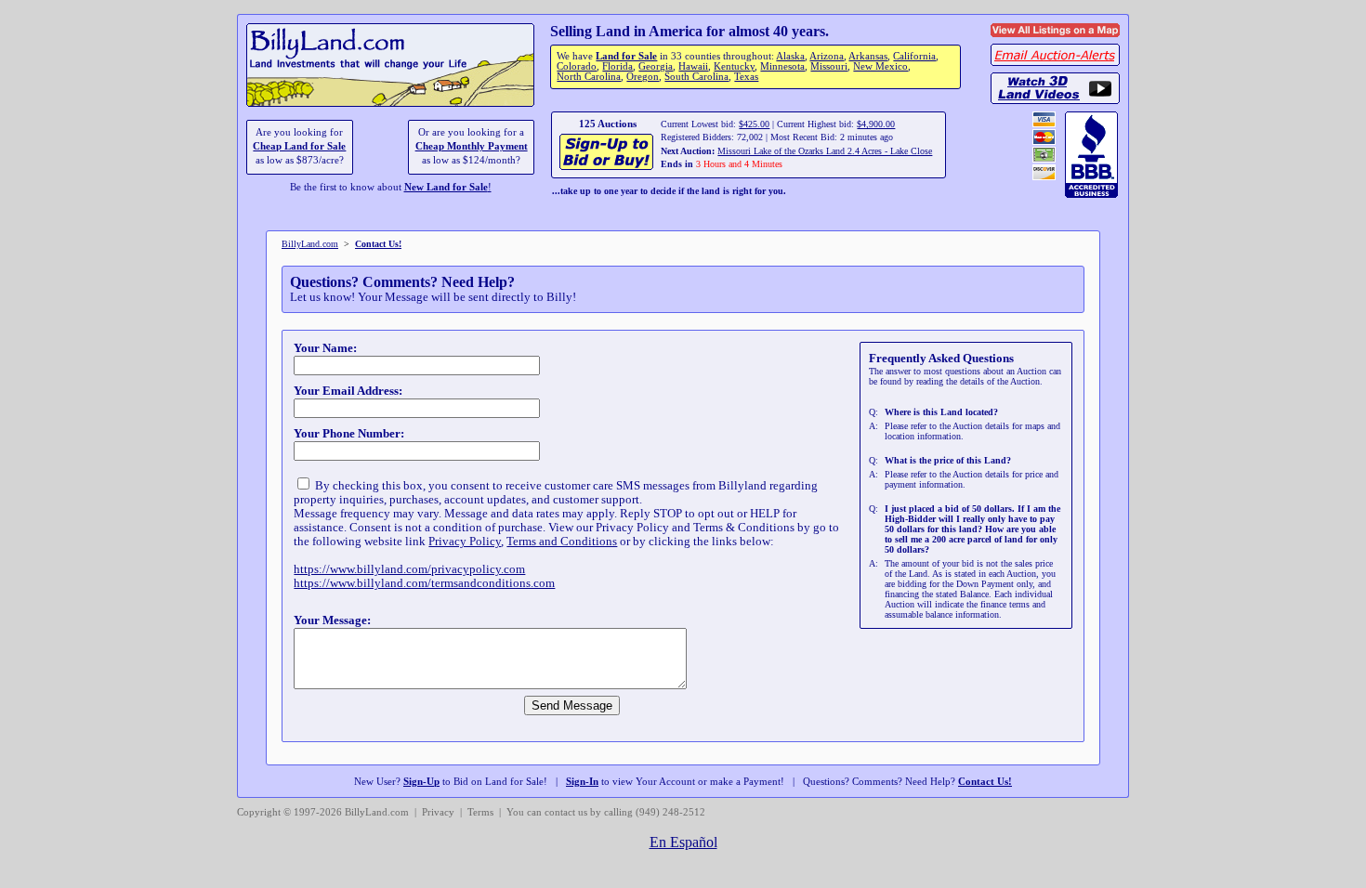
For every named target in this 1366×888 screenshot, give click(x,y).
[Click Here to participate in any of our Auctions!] (607, 168)
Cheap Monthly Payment (471, 146)
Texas (746, 77)
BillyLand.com (310, 244)
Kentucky (734, 66)
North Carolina (589, 77)
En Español (683, 842)
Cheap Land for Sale (299, 146)
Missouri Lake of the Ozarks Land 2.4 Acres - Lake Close (824, 151)
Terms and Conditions (561, 541)
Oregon (642, 77)
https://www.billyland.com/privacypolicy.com (409, 569)
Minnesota (782, 66)
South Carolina (696, 77)
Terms (480, 812)
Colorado (577, 66)
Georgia (655, 66)
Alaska (790, 56)
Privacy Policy (464, 541)
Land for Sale (626, 56)
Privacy (438, 812)
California (914, 56)
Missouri (828, 66)
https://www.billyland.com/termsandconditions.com (424, 583)
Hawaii (693, 66)
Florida (617, 66)
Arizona (826, 56)
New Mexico (880, 66)
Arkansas (867, 56)
